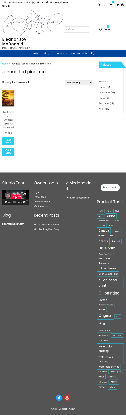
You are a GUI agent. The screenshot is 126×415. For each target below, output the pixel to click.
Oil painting (108, 293)
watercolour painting (105, 359)
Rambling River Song (49, 229)
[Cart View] (110, 5)
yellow (112, 387)
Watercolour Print (108, 366)
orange (101, 309)
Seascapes (104, 103)
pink (117, 316)
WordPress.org (41, 206)
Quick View (8, 151)
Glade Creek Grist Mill (106, 254)
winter (102, 387)
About (72, 408)
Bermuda (115, 221)
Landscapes (104, 92)
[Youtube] (122, 4)
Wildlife (102, 109)
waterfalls (102, 372)
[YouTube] (67, 398)
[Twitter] (117, 4)
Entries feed (40, 197)
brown (111, 225)
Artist (36, 53)
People (102, 98)
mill (108, 258)
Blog (46, 53)
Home (5, 63)
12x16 (100, 211)
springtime (103, 335)
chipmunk (116, 231)
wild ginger (102, 382)
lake (100, 258)
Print (103, 323)
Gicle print (106, 248)
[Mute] (24, 202)
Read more (8, 141)
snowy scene (104, 330)
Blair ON (101, 225)
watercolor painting (105, 349)
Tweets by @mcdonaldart (77, 197)
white (101, 376)
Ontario (102, 299)
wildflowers (112, 377)
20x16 (109, 211)
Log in (36, 192)
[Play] (6, 202)
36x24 (117, 211)
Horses (102, 87)
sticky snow (117, 335)
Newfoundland (103, 263)
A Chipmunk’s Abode (49, 224)
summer (103, 340)
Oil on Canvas (107, 268)
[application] (15, 197)
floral (112, 236)
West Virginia (116, 372)
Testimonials (79, 53)
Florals (102, 81)
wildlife (114, 381)
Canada (103, 230)
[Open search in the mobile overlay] (68, 29)
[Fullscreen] (27, 202)
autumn (111, 216)
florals (103, 241)
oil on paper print (108, 283)
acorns (100, 216)
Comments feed (42, 201)
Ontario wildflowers (105, 305)
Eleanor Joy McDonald (14, 41)
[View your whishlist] (105, 4)
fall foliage (102, 236)
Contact (59, 53)
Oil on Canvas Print (108, 274)
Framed (116, 241)
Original (105, 315)
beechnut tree (103, 221)
